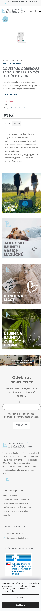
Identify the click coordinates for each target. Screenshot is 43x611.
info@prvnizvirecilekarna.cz (28, 1)
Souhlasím (20, 605)
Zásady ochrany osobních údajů (16, 503)
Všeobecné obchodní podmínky (15, 499)
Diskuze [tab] (16, 123)
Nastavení (20, 597)
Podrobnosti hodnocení (11, 63)
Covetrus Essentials (19, 108)
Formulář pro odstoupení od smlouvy (17, 511)
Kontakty (6, 515)
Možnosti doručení (10, 94)
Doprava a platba (9, 496)
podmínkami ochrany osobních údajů (21, 417)
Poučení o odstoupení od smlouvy (16, 507)
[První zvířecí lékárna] (17, 445)
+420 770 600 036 (12, 1)
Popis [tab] (7, 123)
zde (12, 591)
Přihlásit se (21, 425)
